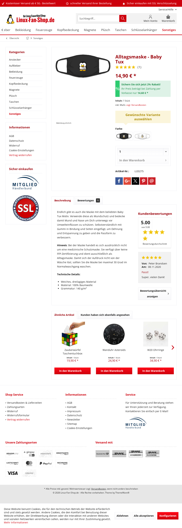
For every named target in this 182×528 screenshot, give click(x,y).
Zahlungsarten (16, 407)
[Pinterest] (143, 181)
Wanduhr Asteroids (114, 350)
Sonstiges (15, 113)
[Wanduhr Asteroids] (114, 334)
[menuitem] (166, 9)
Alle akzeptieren (144, 515)
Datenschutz (16, 140)
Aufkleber (15, 65)
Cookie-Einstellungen (21, 150)
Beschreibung (62, 200)
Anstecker (15, 59)
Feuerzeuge (16, 77)
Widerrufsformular (18, 415)
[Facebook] (119, 181)
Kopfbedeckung (18, 83)
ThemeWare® (122, 492)
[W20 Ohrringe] (156, 334)
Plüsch (13, 95)
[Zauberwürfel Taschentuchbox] (72, 334)
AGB (11, 136)
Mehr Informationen (16, 522)
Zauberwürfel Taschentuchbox (72, 351)
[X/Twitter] (135, 181)
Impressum (74, 411)
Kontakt (71, 407)
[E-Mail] (152, 181)
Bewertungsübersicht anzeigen (153, 293)
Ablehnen (122, 515)
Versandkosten (98, 488)
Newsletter (73, 419)
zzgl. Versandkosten (136, 104)
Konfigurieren (167, 515)
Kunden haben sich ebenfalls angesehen (105, 315)
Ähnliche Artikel (64, 315)
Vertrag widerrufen (20, 155)
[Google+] (127, 181)
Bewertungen (88, 200)
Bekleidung (15, 71)
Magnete (14, 89)
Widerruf (14, 145)
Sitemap (72, 423)
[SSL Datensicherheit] (25, 208)
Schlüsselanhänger (20, 107)
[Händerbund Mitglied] (25, 182)
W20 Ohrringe (155, 350)
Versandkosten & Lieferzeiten (24, 402)
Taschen (14, 101)
